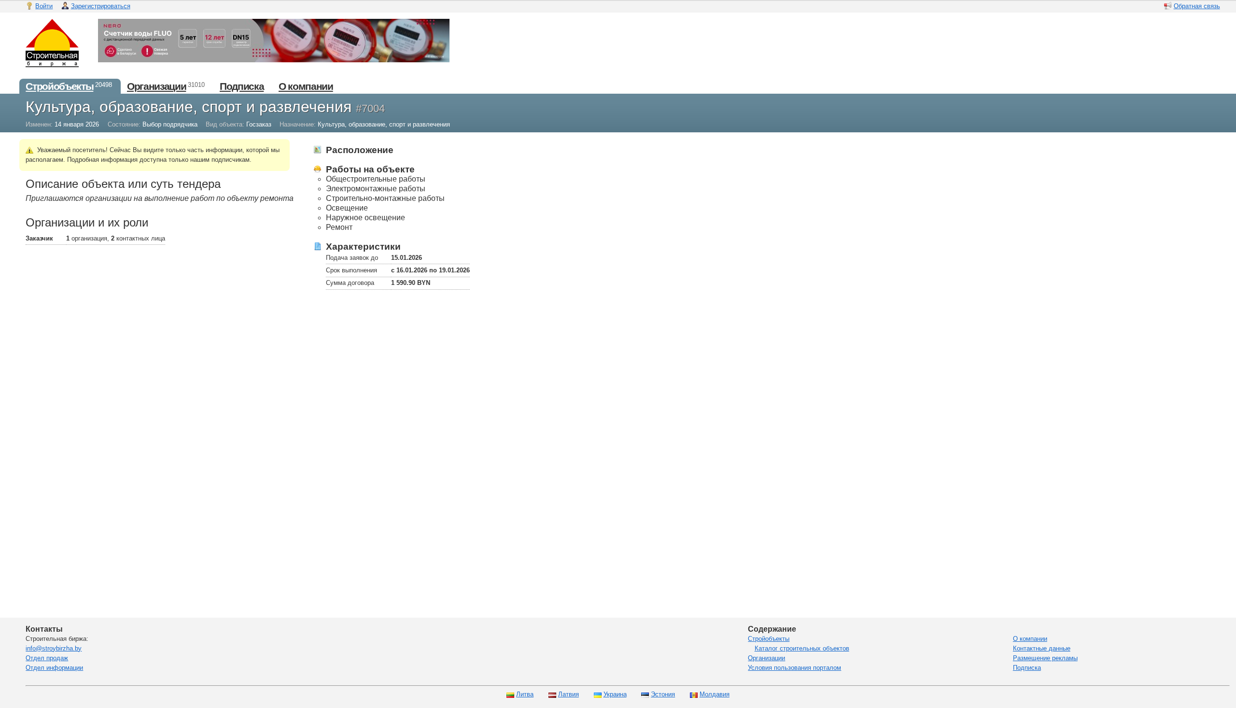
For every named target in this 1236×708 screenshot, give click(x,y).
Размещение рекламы (1045, 658)
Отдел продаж (47, 658)
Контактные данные (1041, 648)
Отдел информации (54, 667)
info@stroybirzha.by (54, 648)
